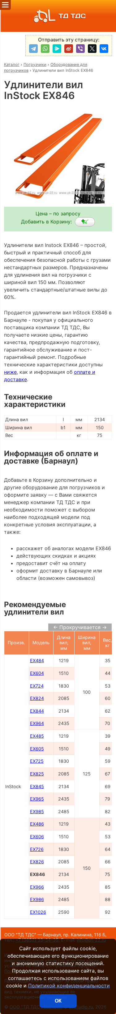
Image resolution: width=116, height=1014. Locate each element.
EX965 (37, 798)
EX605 (37, 748)
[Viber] (80, 48)
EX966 (37, 887)
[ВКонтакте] (104, 48)
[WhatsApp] (45, 48)
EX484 (37, 660)
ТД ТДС (72, 16)
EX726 (37, 849)
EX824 (37, 698)
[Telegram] (33, 48)
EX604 (37, 673)
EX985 (37, 811)
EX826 (37, 861)
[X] (92, 48)
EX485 (37, 736)
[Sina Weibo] (68, 48)
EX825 (37, 773)
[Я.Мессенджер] (57, 48)
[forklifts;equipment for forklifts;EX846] (85, 222)
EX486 (37, 823)
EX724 (37, 685)
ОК (58, 1000)
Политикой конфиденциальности (69, 985)
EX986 (37, 899)
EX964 (37, 723)
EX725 (37, 761)
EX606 (37, 836)
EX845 (37, 786)
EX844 (37, 711)
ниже (10, 372)
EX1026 (38, 912)
